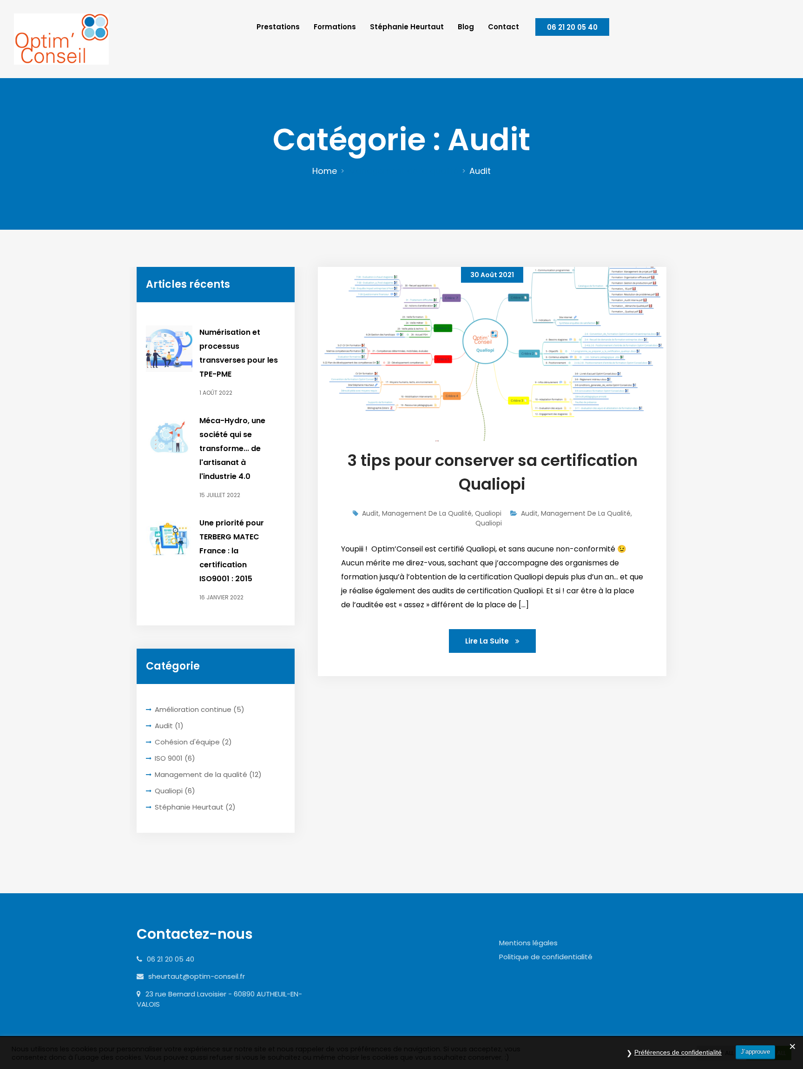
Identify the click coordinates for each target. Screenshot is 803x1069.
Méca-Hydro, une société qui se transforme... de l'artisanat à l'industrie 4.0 (232, 448)
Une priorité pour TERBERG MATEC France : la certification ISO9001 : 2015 (231, 551)
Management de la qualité (403, 171)
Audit (164, 725)
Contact (503, 27)
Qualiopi (169, 791)
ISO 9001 (169, 758)
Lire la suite (488, 641)
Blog (466, 27)
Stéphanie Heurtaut (407, 27)
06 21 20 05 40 (572, 27)
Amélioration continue (193, 709)
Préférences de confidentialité (678, 1052)
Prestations (278, 27)
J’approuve (755, 1051)
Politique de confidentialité (545, 957)
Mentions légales (528, 943)
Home (324, 171)
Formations (335, 27)
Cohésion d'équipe (187, 742)
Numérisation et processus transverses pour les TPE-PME (238, 353)
